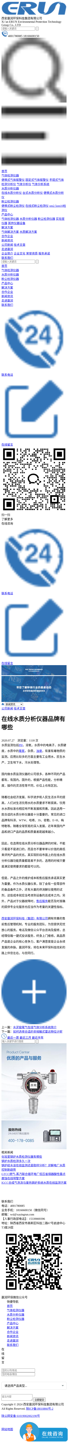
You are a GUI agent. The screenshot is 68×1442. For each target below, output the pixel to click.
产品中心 (7, 214)
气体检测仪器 (10, 175)
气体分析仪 (24, 184)
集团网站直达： (15, 1350)
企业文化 (19, 253)
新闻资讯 (7, 240)
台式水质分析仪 (32, 192)
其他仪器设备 (16, 223)
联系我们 (7, 257)
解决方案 (7, 227)
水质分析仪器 (10, 188)
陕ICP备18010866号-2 (39, 1408)
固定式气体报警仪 (37, 179)
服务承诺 (44, 253)
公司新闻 (7, 244)
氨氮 (22, 750)
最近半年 (38, 1037)
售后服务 (42, 901)
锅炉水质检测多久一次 (15, 1161)
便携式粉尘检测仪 (13, 205)
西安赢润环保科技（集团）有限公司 (24, 918)
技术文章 (19, 244)
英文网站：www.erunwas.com (22, 1366)
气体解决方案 (10, 231)
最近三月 (25, 1037)
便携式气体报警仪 (13, 179)
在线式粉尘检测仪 (37, 205)
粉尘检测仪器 (10, 201)
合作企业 (7, 236)
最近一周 (13, 1037)
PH (21, 745)
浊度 (39, 750)
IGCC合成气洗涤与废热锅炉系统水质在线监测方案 (34, 1182)
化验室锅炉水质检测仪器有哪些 (21, 1156)
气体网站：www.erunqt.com (21, 1360)
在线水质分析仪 (11, 192)
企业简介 (7, 253)
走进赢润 (7, 249)
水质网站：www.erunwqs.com (22, 1355)
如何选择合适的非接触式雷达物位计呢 (37, 1031)
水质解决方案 (28, 231)
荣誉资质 (32, 253)
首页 (4, 171)
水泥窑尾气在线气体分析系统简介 (35, 1027)
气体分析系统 (40, 184)
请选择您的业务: (12, 1378)
